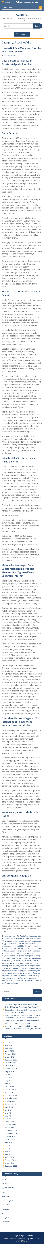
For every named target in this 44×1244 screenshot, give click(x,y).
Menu (24, 34)
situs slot (5, 1205)
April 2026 (8, 1048)
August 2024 (9, 1107)
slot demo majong (16, 971)
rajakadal (5, 1196)
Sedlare (22, 15)
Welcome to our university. (27, 2)
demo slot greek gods (32, 951)
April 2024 (8, 1119)
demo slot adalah (31, 946)
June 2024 (8, 1113)
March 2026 (9, 1051)
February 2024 (10, 1125)
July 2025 (8, 1074)
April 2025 (8, 1083)
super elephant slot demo (21, 978)
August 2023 (9, 1142)
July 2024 (8, 1110)
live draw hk (6, 1183)
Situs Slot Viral (10, 936)
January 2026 (10, 1057)
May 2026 (8, 1045)
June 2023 (8, 1148)
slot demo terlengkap (32, 971)
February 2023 (10, 1160)
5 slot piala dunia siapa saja (30, 936)
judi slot (5, 1179)
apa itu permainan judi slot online (19, 941)
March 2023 (9, 1157)
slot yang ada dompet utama (21, 975)
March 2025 (9, 1086)
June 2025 (8, 1077)
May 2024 (8, 1116)
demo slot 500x (18, 946)
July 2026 (8, 1042)
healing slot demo (13, 961)
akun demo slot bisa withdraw (13, 938)
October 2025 (10, 1066)
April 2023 (8, 1154)
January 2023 (10, 1163)
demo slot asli (7, 948)
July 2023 (8, 1145)
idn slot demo (26, 961)
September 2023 (11, 1139)
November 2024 (11, 1098)
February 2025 (10, 1089)
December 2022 (11, 1166)
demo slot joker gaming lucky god (14, 953)
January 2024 (10, 1127)
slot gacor (5, 1209)
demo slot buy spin (20, 948)
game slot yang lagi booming (29, 956)
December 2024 (11, 1095)
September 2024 (11, 1104)
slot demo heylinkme (13, 968)
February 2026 (10, 1054)
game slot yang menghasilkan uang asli (16, 958)
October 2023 (10, 1136)
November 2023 (11, 1133)
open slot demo (11, 963)
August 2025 (9, 1072)
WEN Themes (23, 1241)
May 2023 (8, 1151)
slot (3, 1192)
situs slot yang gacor (16, 966)
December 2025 (11, 1060)
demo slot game (18, 951)
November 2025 (11, 1063)
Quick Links (7, 8)
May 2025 (8, 1080)
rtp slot (4, 1213)
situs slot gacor (7, 1200)
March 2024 (9, 1122)
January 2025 (10, 1092)
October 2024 (10, 1101)
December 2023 (11, 1130)
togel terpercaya (8, 1188)
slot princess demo (30, 973)
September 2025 (11, 1069)
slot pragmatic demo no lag (12, 973)
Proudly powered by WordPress (16, 1238)
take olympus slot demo (30, 980)
